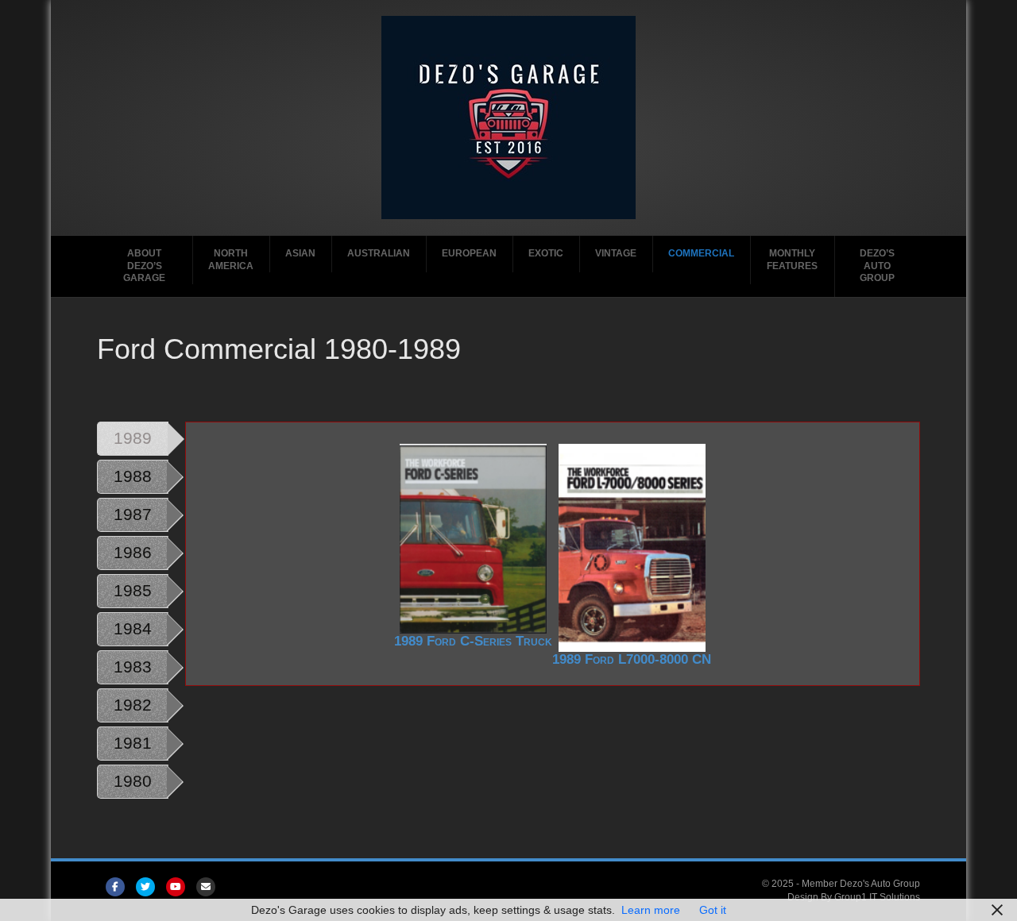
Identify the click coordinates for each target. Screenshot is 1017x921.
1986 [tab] (133, 552)
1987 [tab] (133, 514)
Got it (712, 910)
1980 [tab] (133, 781)
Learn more (650, 910)
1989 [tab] (133, 438)
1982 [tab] (133, 705)
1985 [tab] (133, 590)
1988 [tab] (133, 476)
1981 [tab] (133, 743)
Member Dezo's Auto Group (861, 883)
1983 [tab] (133, 666)
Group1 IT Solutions (877, 897)
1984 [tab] (133, 628)
